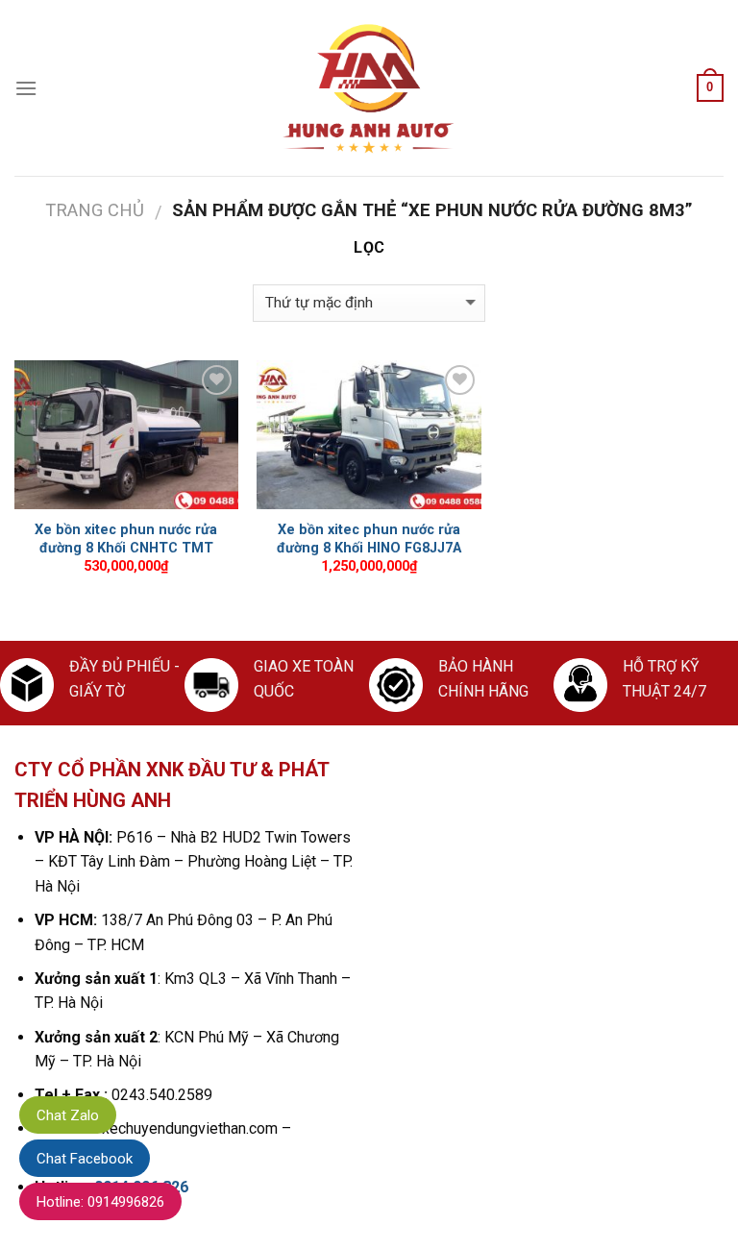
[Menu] (25, 87)
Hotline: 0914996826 (100, 1202)
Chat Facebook (85, 1158)
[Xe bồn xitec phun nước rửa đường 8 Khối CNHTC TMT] (126, 434)
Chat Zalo (68, 1115)
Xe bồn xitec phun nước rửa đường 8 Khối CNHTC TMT (126, 539)
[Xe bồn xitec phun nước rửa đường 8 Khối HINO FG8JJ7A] (368, 434)
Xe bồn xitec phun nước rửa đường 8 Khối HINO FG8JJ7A (369, 539)
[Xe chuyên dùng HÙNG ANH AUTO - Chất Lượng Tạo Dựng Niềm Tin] (369, 88)
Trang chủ (94, 210)
